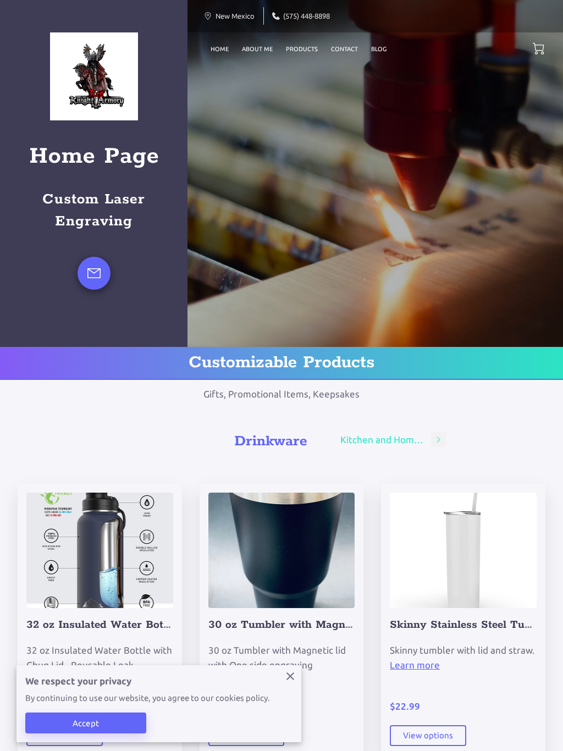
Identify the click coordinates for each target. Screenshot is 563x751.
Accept (86, 723)
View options (428, 735)
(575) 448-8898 (306, 16)
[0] (538, 48)
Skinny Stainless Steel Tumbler (472, 625)
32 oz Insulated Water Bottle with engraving (142, 625)
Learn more (415, 665)
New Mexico (235, 16)
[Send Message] (94, 273)
